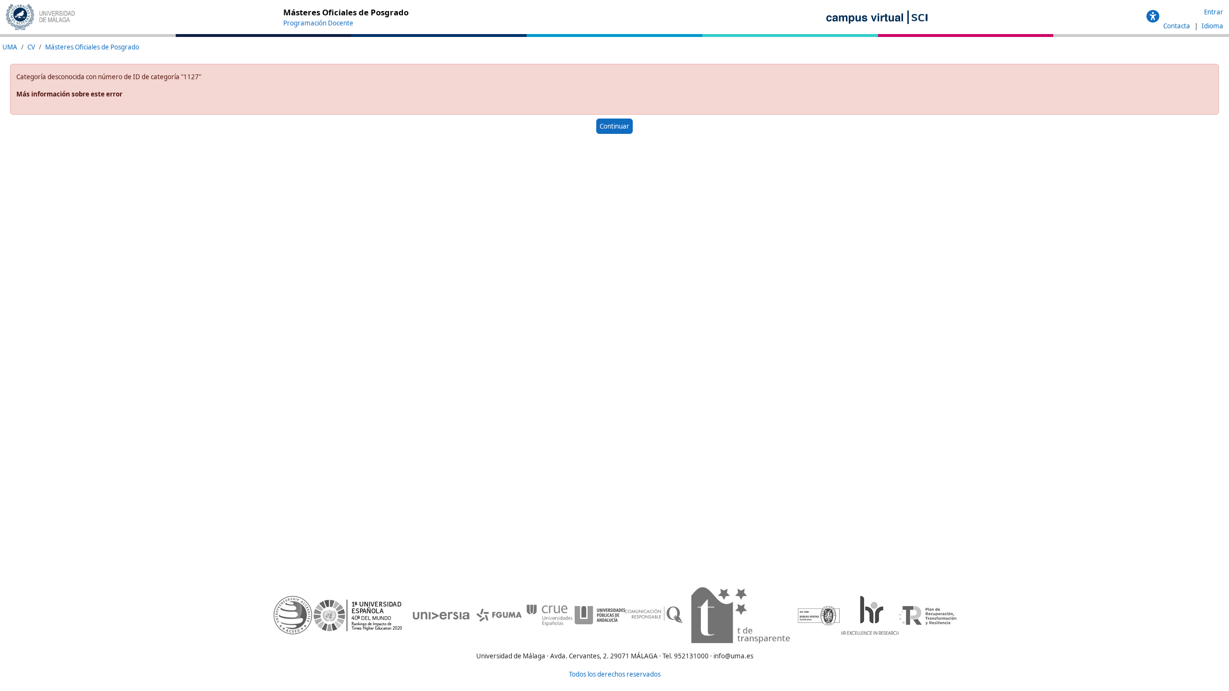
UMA (9, 47)
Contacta (1177, 26)
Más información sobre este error (69, 94)
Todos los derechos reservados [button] (615, 674)
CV (31, 47)
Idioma (1212, 26)
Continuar (614, 126)
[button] (1153, 16)
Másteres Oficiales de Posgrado (92, 47)
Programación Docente (318, 23)
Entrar (1213, 12)
